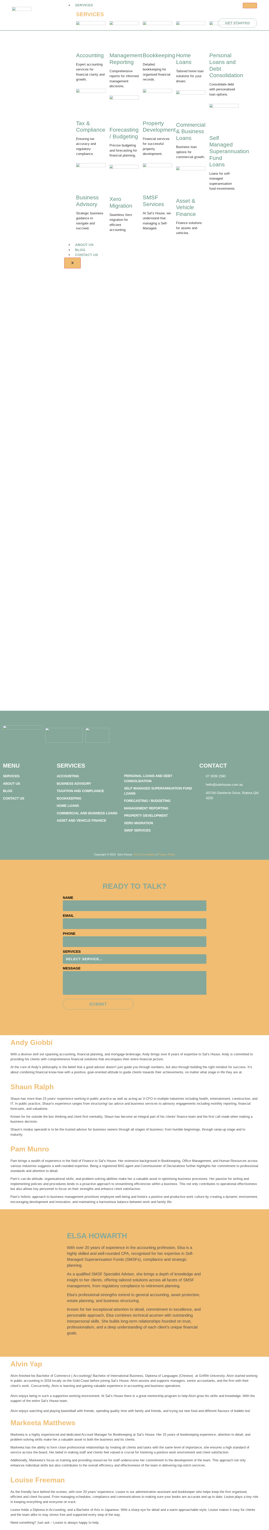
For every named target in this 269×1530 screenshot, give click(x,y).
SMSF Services (137, 830)
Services (84, 5)
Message (72, 968)
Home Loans (68, 806)
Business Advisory (74, 784)
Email (68, 916)
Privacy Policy (166, 854)
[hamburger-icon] (250, 5)
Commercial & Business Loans (190, 131)
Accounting (90, 55)
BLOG (80, 250)
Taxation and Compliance (80, 791)
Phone (69, 934)
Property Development (146, 816)
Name (68, 898)
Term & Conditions (144, 854)
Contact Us (86, 255)
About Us (84, 245)
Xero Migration (138, 823)
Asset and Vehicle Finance (81, 820)
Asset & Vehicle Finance (186, 207)
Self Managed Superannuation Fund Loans (229, 151)
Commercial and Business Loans (87, 813)
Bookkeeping (159, 55)
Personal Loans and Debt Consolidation (148, 778)
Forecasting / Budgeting (147, 801)
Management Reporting (146, 808)
